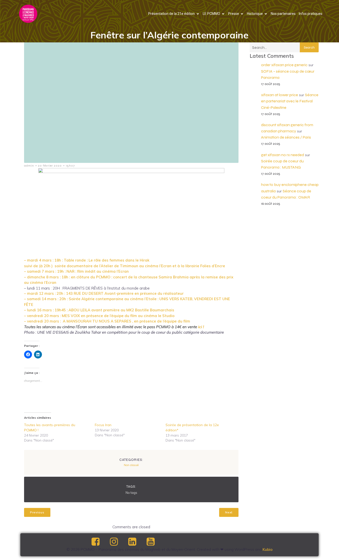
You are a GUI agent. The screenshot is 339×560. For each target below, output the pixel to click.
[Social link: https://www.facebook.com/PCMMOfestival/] (100, 542)
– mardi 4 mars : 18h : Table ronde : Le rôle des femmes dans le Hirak (86, 260)
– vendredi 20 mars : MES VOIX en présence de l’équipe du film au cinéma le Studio (99, 315)
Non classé (131, 465)
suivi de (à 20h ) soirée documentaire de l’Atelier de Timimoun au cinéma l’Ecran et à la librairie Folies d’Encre (124, 266)
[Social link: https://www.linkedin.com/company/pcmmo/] (136, 542)
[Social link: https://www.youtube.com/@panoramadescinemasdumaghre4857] (155, 542)
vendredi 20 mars (43, 321)
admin (29, 165)
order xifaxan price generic (284, 64)
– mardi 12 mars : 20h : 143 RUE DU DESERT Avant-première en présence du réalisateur (104, 293)
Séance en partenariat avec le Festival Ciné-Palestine (289, 101)
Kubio (267, 549)
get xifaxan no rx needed (282, 154)
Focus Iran (103, 425)
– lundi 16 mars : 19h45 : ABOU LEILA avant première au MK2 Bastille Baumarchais (99, 310)
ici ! (201, 326)
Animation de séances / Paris (286, 137)
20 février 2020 (50, 165)
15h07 (70, 165)
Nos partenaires (283, 14)
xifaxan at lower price (279, 94)
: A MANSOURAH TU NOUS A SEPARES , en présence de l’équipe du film (124, 321)
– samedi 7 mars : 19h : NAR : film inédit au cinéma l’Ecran (76, 271)
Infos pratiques (310, 14)
